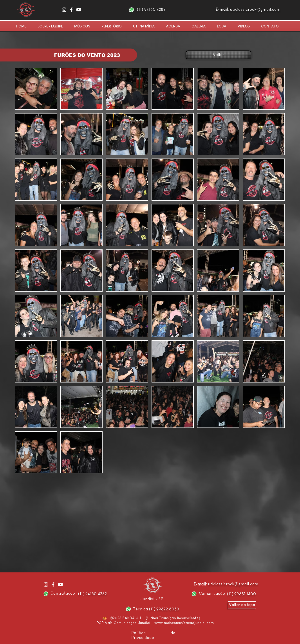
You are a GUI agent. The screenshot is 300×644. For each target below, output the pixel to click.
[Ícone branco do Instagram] (64, 10)
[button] (201, 26)
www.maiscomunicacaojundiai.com (184, 623)
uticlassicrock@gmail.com (255, 9)
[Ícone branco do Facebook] (71, 10)
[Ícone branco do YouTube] (78, 10)
